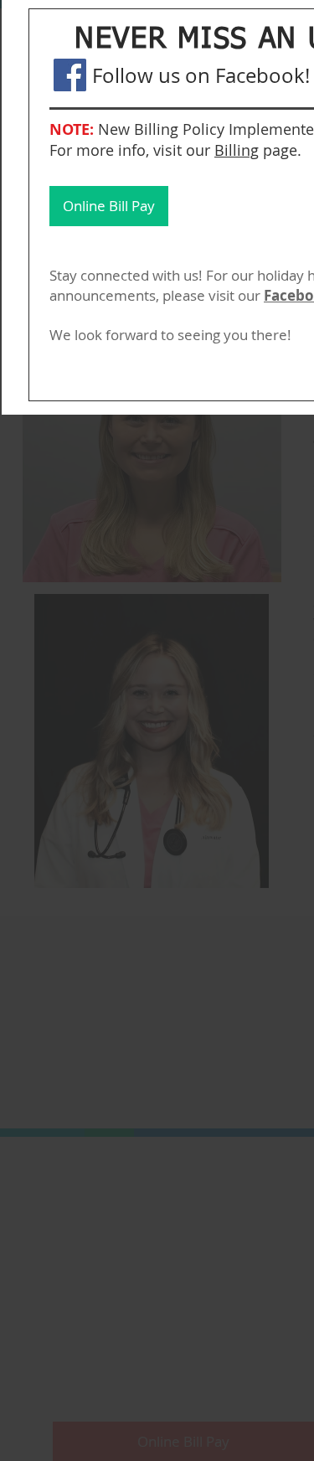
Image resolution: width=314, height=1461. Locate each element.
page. (282, 150)
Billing (236, 150)
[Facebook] (70, 75)
